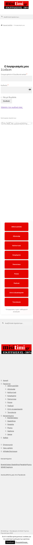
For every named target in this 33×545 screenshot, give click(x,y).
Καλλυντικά (16, 245)
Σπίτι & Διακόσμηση (17, 293)
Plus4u (9, 428)
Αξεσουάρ (16, 236)
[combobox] (16, 123)
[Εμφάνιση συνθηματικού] (30, 89)
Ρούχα (16, 274)
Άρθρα (5, 438)
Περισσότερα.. (21, 542)
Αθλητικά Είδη (16, 227)
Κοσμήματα (17, 255)
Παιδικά (16, 283)
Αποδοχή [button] (10, 542)
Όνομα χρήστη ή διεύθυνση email (16, 74)
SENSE (3, 467)
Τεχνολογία (16, 302)
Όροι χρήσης (8, 448)
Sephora (10, 431)
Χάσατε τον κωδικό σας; (12, 107)
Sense (9, 434)
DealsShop (11, 421)
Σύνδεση (6, 101)
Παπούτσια (16, 264)
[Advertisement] (16, 44)
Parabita (10, 424)
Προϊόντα (6, 384)
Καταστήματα (8, 416)
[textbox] (16, 123)
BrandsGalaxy (12, 418)
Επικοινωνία (8, 445)
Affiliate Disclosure (10, 451)
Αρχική (5, 380)
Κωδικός (9, 85)
